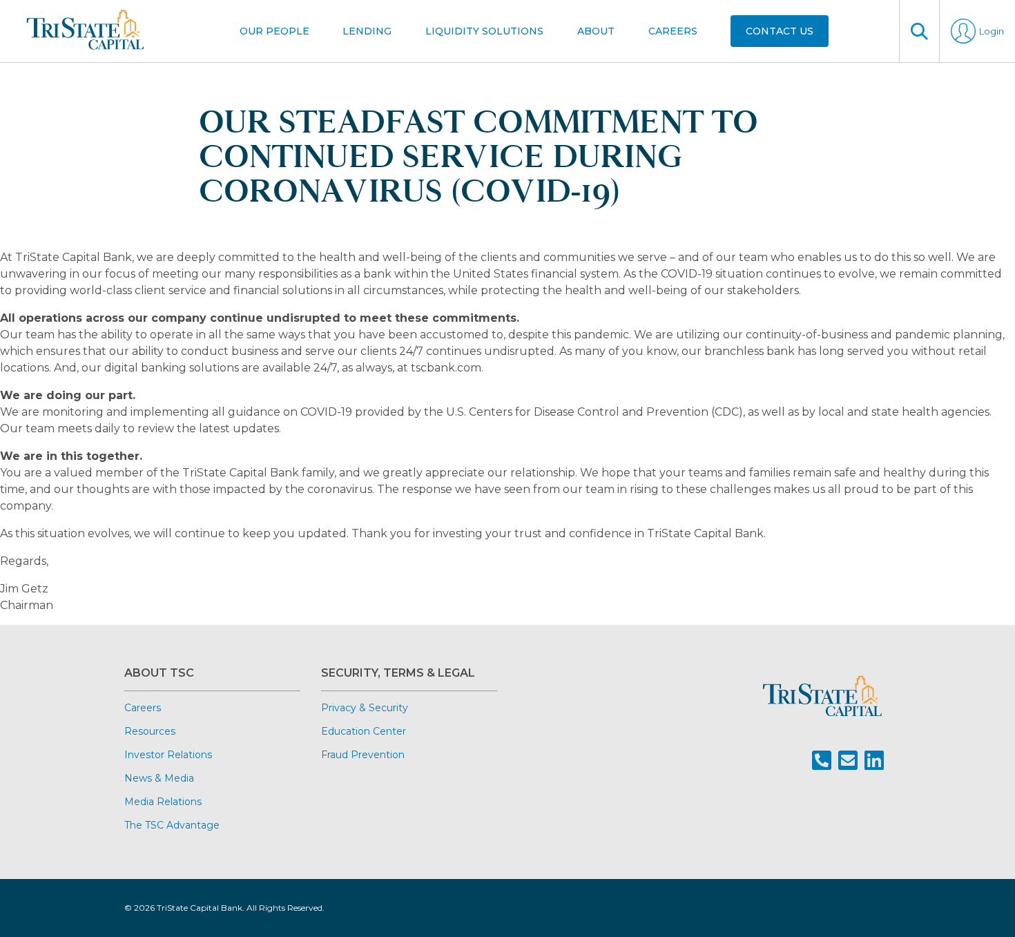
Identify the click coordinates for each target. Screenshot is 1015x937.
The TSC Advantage (172, 825)
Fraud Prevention (363, 754)
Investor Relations (168, 754)
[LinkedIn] (874, 760)
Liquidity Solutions (484, 31)
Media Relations (163, 801)
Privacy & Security (364, 707)
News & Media (159, 778)
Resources (149, 731)
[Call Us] (821, 760)
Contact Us (779, 31)
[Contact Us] (848, 760)
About (596, 31)
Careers (672, 31)
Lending (367, 31)
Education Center (363, 731)
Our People (274, 31)
